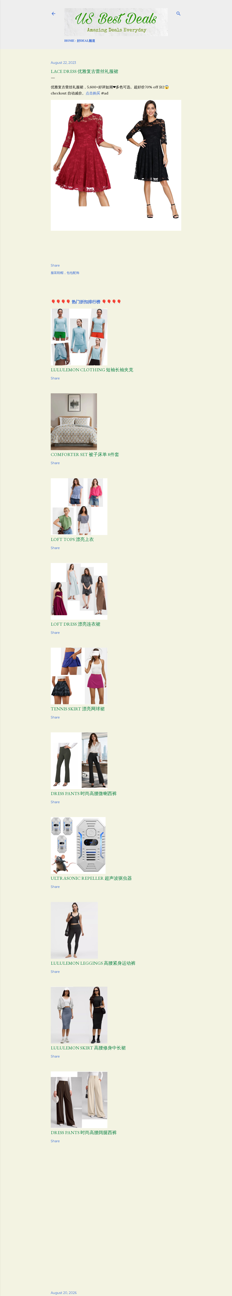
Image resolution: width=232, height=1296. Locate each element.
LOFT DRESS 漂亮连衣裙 (75, 624)
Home (69, 40)
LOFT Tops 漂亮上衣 (72, 539)
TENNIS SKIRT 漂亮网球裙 (78, 709)
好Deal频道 (86, 40)
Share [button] (55, 265)
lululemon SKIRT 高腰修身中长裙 (88, 1048)
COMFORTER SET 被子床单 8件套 (85, 454)
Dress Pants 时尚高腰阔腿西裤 (84, 1132)
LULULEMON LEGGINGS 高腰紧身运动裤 (93, 963)
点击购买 (93, 93)
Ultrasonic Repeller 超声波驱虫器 (91, 878)
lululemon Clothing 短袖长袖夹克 (92, 370)
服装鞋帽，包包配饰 (65, 273)
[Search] (178, 12)
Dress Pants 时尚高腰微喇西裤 (84, 793)
